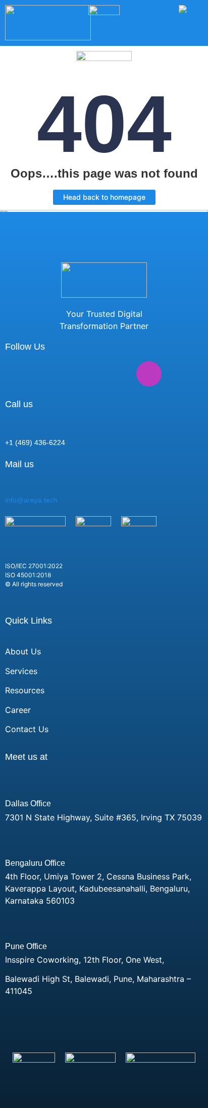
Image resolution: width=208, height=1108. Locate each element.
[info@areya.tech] (10, 484)
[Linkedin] (17, 373)
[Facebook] (50, 373)
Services (21, 671)
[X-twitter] (83, 373)
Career (18, 710)
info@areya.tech (31, 500)
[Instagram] (149, 373)
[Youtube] (116, 373)
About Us (23, 651)
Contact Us (26, 729)
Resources (24, 690)
